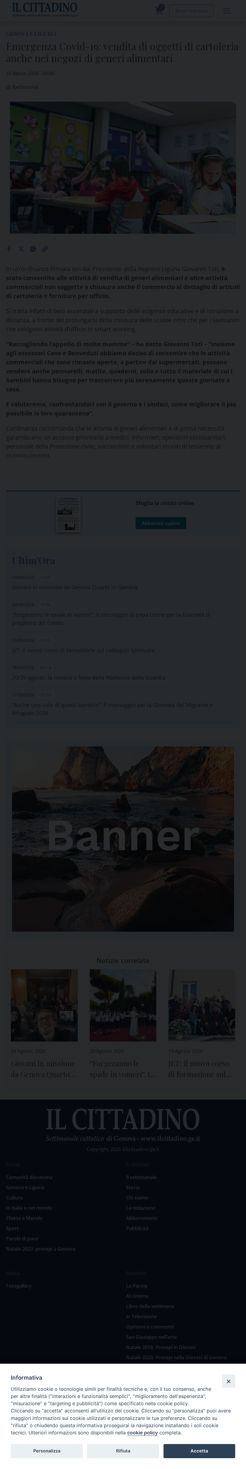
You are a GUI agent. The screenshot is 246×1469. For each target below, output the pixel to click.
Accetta (199, 1451)
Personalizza (46, 1451)
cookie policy (142, 1433)
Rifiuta (123, 1451)
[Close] (228, 1381)
